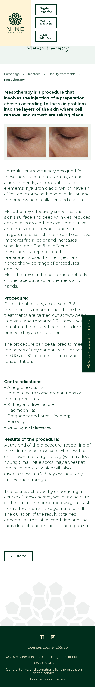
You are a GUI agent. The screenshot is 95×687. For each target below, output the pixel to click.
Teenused (34, 74)
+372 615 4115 (43, 663)
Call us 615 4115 (45, 22)
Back (21, 556)
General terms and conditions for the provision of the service (44, 671)
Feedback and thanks (47, 679)
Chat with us (45, 36)
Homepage (12, 74)
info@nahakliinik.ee (66, 657)
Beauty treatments (62, 74)
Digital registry (45, 9)
